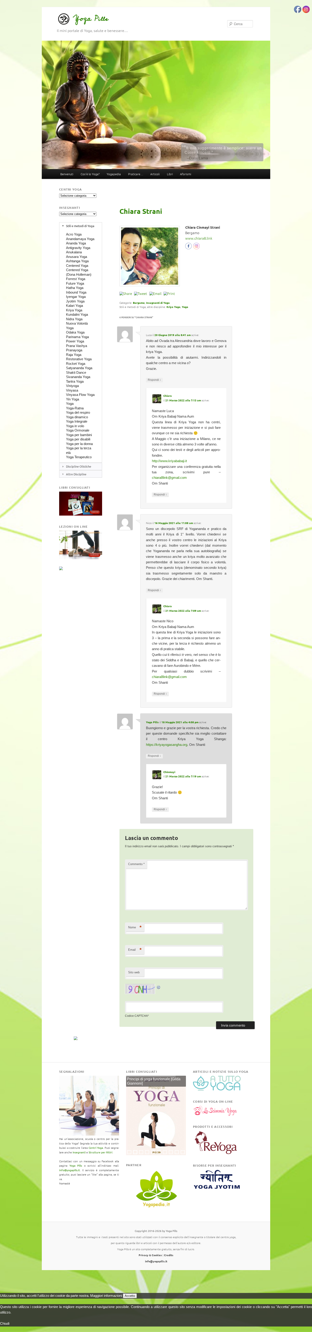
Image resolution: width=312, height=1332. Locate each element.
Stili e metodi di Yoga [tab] (80, 226)
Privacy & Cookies (150, 1255)
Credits (168, 1255)
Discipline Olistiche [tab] (78, 466)
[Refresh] (158, 986)
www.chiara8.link (198, 238)
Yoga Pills (90, 19)
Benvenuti (66, 174)
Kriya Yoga (173, 307)
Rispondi (154, 379)
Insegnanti (79, 1152)
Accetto (130, 1296)
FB (189, 247)
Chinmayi (169, 772)
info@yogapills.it (69, 1170)
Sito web (134, 972)
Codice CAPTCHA (136, 1015)
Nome (135, 927)
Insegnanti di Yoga (158, 303)
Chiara (167, 395)
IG (196, 247)
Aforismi (185, 174)
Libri (170, 174)
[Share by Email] (155, 293)
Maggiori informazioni (106, 1296)
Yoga (185, 307)
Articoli (155, 174)
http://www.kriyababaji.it (169, 461)
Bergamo (139, 303)
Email (135, 950)
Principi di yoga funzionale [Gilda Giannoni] (153, 1081)
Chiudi (4, 1323)
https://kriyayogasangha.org (166, 745)
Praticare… (135, 174)
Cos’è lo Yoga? (90, 174)
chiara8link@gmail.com (169, 477)
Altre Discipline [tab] (76, 474)
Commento (136, 864)
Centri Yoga (96, 1147)
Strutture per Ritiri (100, 1152)
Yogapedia (114, 174)
